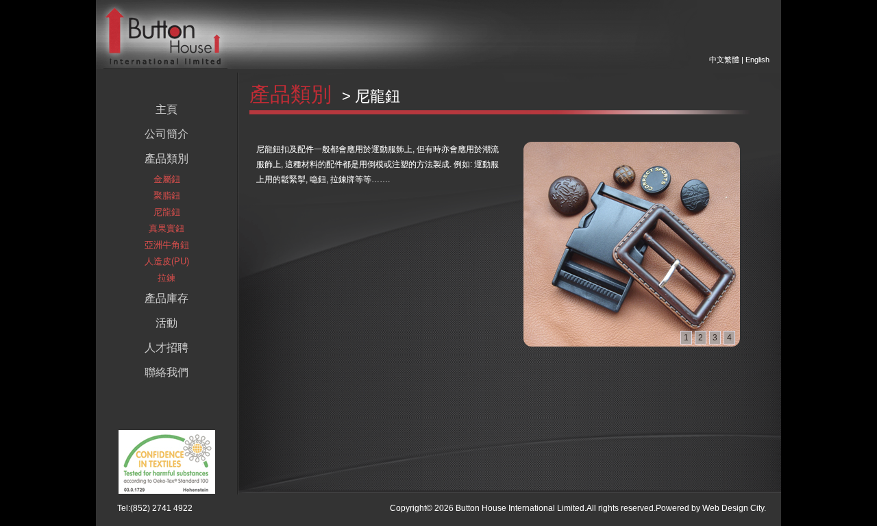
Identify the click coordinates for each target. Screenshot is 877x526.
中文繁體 (724, 59)
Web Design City (733, 508)
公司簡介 (166, 134)
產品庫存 (166, 298)
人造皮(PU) (167, 261)
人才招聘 (166, 347)
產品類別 (166, 158)
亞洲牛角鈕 (167, 245)
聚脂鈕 (166, 195)
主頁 (166, 109)
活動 (166, 323)
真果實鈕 (166, 228)
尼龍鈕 (166, 212)
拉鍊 (166, 278)
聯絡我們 (166, 372)
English (757, 59)
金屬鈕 (166, 179)
